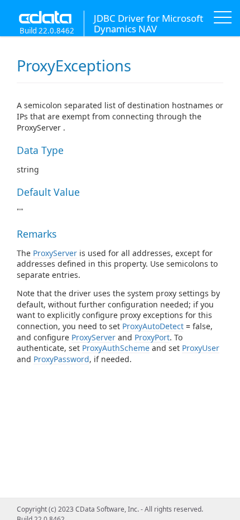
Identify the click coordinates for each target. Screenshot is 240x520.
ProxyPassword (61, 359)
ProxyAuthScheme (116, 348)
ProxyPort (152, 337)
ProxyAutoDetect (153, 326)
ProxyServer (55, 253)
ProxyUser (200, 348)
